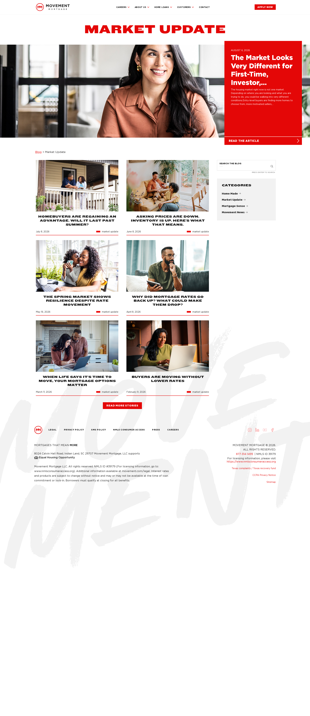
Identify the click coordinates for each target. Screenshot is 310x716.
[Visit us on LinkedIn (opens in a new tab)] (257, 430)
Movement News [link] (233, 212)
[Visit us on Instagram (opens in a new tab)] (249, 430)
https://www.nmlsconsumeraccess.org (251, 461)
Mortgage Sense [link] (233, 206)
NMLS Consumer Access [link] (129, 430)
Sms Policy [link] (98, 430)
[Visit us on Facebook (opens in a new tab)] (272, 430)
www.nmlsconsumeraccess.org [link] (54, 471)
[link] (52, 7)
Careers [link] (121, 7)
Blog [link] (38, 152)
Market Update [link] (232, 199)
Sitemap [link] (271, 482)
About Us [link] (140, 7)
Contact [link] (204, 7)
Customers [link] (184, 7)
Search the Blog (230, 163)
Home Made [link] (230, 193)
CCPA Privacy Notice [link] (264, 475)
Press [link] (156, 430)
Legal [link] (52, 430)
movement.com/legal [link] (136, 471)
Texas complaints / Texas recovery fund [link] (254, 468)
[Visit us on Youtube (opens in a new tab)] (264, 430)
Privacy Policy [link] (74, 430)
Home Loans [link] (161, 7)
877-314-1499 (245, 454)
